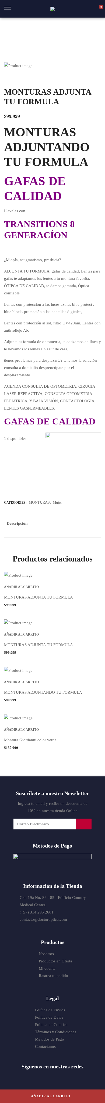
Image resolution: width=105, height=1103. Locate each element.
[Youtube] (47, 1078)
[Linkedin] (68, 1078)
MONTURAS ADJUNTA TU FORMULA (38, 597)
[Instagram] (58, 1078)
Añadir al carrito (50, 1096)
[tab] (17, 524)
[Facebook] (37, 1078)
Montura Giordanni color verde (30, 740)
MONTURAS (39, 502)
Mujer (57, 502)
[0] (98, 9)
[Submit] (84, 824)
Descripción (17, 523)
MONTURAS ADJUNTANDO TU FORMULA (43, 692)
